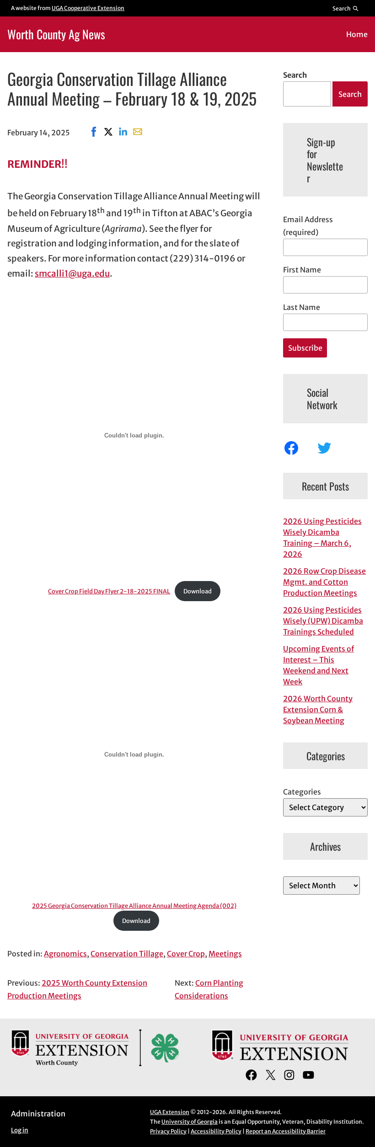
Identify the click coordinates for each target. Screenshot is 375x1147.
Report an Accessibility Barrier (286, 1131)
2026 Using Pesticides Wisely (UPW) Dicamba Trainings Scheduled (323, 620)
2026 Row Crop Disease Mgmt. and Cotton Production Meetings (324, 582)
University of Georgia (189, 1121)
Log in (19, 1130)
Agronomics (65, 953)
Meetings (225, 953)
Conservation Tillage (127, 953)
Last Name (301, 307)
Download (197, 591)
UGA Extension (169, 1112)
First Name (302, 269)
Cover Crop (186, 953)
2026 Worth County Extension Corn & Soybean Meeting (318, 709)
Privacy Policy (168, 1131)
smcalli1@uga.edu (72, 273)
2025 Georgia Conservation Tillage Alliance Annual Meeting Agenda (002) (134, 905)
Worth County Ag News (56, 34)
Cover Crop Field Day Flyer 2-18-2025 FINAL (109, 591)
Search (295, 75)
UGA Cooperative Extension (88, 8)
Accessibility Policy (216, 1131)
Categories (302, 791)
